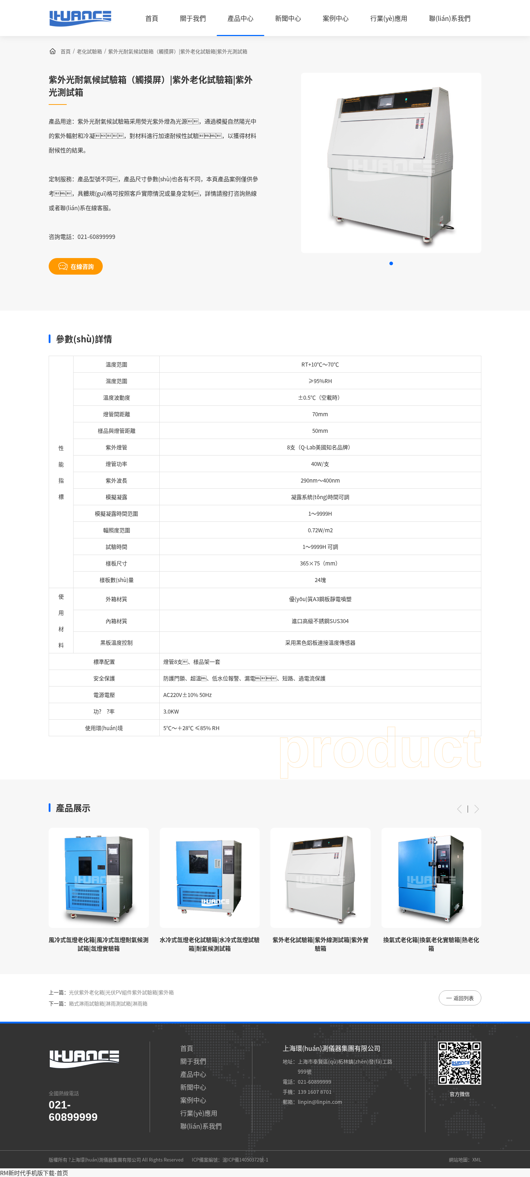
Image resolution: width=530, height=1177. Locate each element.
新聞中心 (193, 1087)
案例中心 (193, 1100)
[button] (391, 263)
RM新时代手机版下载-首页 (34, 1172)
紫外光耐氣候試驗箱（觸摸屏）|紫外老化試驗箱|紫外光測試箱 (177, 51)
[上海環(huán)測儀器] (80, 29)
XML (476, 1159)
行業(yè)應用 (198, 1113)
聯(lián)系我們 (201, 1126)
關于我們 (193, 1061)
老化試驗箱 (89, 51)
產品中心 (193, 1074)
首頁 (66, 51)
